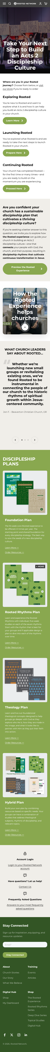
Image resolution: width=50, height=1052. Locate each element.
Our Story (8, 978)
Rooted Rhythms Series (37, 1008)
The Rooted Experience (34, 999)
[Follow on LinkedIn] (26, 1035)
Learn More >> (12, 547)
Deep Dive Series (37, 1015)
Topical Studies (36, 1020)
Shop (6, 997)
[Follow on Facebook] (5, 1035)
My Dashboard (11, 1003)
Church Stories (11, 972)
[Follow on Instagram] (19, 1035)
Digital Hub (34, 1025)
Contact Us (25, 886)
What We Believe (12, 983)
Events (32, 972)
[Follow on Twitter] (12, 1035)
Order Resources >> (14, 552)
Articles (32, 978)
